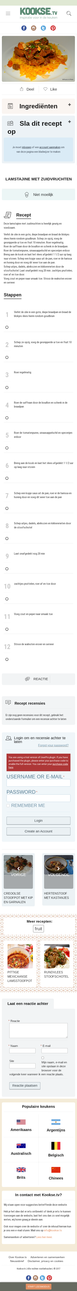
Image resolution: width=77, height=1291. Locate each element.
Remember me (28, 805)
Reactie (40, 679)
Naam (13, 1045)
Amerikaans (21, 1130)
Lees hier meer (44, 1237)
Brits (21, 1177)
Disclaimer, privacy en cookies (45, 1261)
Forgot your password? (53, 745)
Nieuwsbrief (17, 1261)
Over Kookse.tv (18, 1257)
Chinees (56, 1178)
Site (11, 1061)
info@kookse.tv (52, 1230)
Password (21, 792)
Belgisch (56, 1155)
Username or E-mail (35, 776)
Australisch (21, 1153)
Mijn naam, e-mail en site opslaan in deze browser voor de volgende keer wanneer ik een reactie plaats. (38, 1068)
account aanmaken (49, 147)
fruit (38, 928)
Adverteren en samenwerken (47, 1257)
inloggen (26, 147)
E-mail (45, 1045)
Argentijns (56, 1130)
